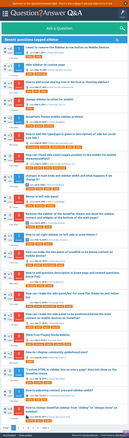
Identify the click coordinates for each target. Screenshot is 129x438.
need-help (49, 126)
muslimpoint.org (65, 143)
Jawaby (61, 53)
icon (36, 91)
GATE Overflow (65, 70)
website (48, 244)
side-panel (40, 206)
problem (39, 126)
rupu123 (61, 105)
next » (45, 427)
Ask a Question (59, 28)
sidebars (30, 244)
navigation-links (57, 147)
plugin (29, 344)
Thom (61, 282)
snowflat (38, 168)
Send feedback (9, 435)
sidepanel (58, 344)
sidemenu (50, 206)
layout (60, 265)
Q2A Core (53, 87)
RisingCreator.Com (67, 396)
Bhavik (61, 185)
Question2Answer (90, 435)
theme (39, 189)
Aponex (62, 261)
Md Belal (61, 223)
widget (68, 306)
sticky (68, 344)
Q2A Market (120, 435)
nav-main (44, 147)
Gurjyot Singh (64, 417)
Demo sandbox (25, 435)
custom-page (40, 74)
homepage (31, 286)
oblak (59, 340)
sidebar (30, 57)
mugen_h (62, 358)
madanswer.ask (67, 87)
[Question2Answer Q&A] (46, 12)
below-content (59, 168)
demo (77, 3)
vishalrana (63, 240)
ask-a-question (32, 147)
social (29, 91)
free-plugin (39, 344)
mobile (38, 57)
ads (44, 400)
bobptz (62, 379)
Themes (51, 53)
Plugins (53, 70)
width (56, 189)
